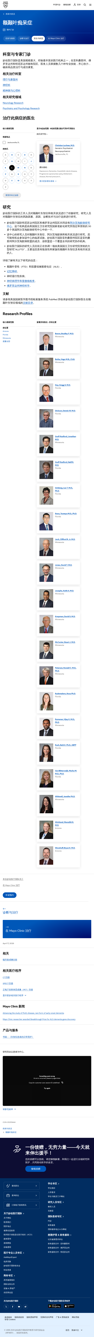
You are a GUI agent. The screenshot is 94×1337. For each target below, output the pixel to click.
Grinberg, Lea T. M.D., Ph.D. (64, 489)
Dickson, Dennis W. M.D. (65, 410)
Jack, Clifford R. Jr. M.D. (65, 539)
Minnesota (7, 338)
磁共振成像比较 (10, 959)
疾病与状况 (10, 14)
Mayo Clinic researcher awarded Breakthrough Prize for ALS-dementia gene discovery (39, 1019)
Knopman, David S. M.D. (65, 616)
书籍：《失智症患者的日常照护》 (18, 1037)
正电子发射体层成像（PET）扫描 (18, 989)
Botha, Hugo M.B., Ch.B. (65, 359)
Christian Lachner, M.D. (65, 145)
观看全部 (6, 341)
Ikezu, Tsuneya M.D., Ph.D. (66, 513)
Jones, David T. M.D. (63, 565)
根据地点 (6, 137)
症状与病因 (10, 38)
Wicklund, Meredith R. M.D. (64, 823)
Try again (47, 1088)
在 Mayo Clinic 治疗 (56, 38)
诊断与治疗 (24, 38)
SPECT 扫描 (8, 983)
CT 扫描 (6, 977)
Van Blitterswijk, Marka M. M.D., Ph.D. (66, 772)
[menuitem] (10, 38)
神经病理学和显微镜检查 (21, 280)
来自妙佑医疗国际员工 (13, 879)
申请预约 (10, 895)
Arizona (6, 331)
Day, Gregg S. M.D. (62, 385)
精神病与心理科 (11, 90)
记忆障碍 (12, 271)
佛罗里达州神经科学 (18, 285)
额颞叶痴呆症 (17, 22)
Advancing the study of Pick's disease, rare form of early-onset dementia (33, 1013)
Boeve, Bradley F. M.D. (64, 333)
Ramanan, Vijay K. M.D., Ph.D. (65, 720)
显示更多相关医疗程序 (13, 995)
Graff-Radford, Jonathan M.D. (65, 438)
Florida (5, 335)
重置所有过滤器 (12, 195)
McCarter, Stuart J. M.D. (65, 642)
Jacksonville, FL (13, 142)
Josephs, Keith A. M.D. (64, 590)
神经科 (6, 84)
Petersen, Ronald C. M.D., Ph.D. (65, 669)
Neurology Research (13, 102)
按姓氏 (5, 149)
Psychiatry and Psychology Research (21, 108)
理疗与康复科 (10, 79)
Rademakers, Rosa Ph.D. (65, 693)
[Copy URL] (62, 1083)
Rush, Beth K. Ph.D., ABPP (65, 745)
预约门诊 (10, 30)
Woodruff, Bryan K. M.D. (65, 848)
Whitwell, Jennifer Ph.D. (65, 796)
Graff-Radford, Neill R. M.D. (64, 463)
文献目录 (28, 302)
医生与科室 (38, 38)
